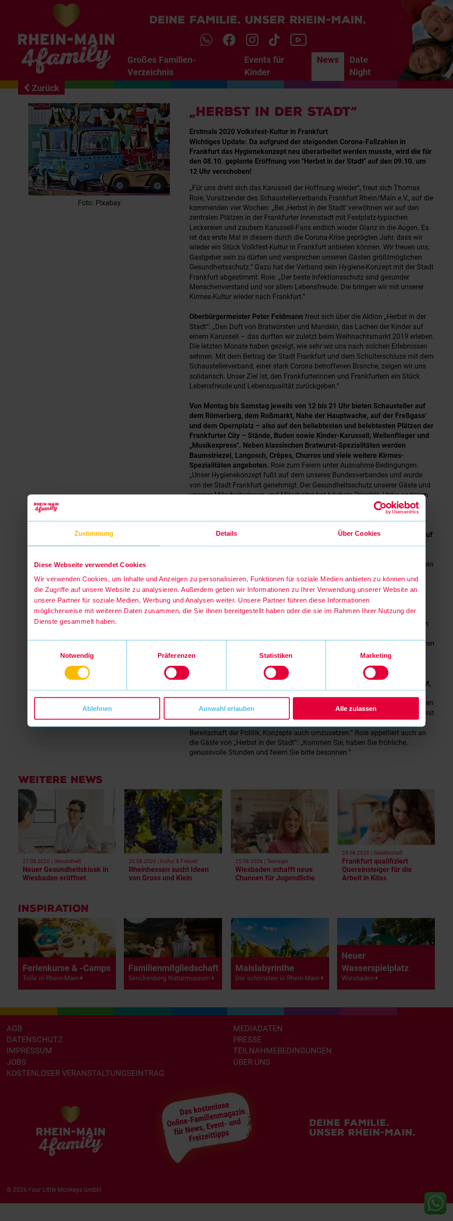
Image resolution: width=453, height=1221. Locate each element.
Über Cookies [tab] (359, 533)
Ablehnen (97, 708)
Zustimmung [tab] (94, 533)
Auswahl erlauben (226, 708)
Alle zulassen (355, 708)
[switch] (176, 673)
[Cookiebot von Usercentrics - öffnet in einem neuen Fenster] (380, 508)
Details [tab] (227, 533)
